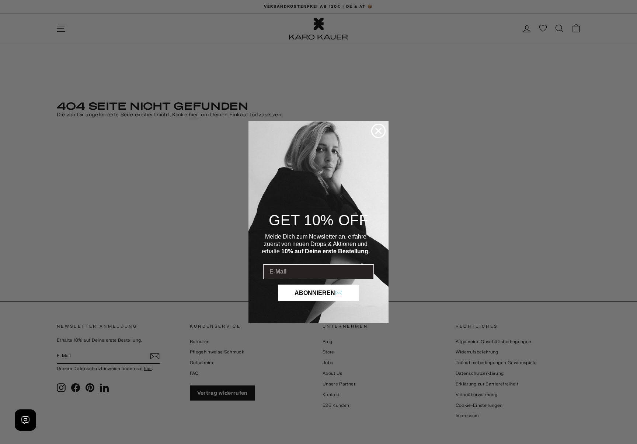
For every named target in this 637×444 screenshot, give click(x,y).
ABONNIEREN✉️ (318, 293)
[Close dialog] (378, 130)
